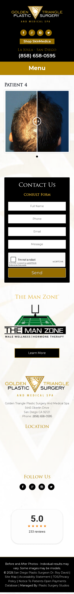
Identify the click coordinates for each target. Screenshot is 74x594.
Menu (37, 68)
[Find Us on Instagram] (41, 32)
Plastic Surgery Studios (54, 585)
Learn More (37, 353)
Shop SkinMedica (37, 41)
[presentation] (37, 260)
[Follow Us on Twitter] (49, 32)
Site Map (11, 576)
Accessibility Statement (34, 576)
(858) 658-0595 (37, 53)
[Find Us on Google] (33, 32)
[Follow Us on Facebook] (24, 32)
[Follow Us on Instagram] (41, 487)
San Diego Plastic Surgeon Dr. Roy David (41, 572)
